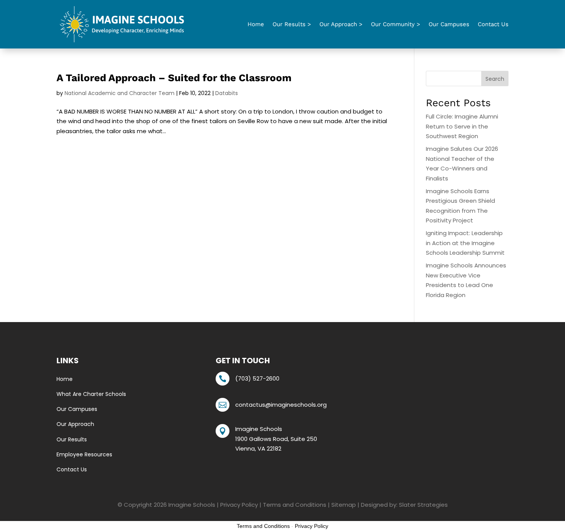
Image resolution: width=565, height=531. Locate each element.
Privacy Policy (239, 505)
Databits (226, 93)
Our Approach (75, 424)
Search (494, 79)
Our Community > (395, 24)
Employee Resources (84, 454)
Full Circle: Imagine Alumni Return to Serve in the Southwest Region (462, 126)
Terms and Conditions (294, 505)
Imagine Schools (191, 505)
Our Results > (292, 24)
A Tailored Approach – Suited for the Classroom (173, 77)
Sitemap (343, 505)
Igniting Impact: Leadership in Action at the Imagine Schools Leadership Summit (465, 243)
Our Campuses (449, 24)
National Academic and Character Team (119, 93)
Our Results (71, 439)
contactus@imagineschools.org (281, 405)
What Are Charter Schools (91, 394)
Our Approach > (340, 24)
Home (256, 24)
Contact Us (493, 24)
